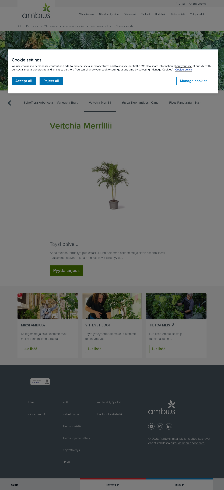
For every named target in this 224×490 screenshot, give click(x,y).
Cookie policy (183, 69)
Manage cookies (194, 81)
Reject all (51, 81)
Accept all (23, 81)
